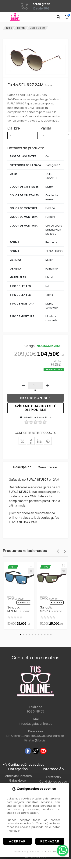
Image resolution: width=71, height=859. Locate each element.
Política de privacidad (27, 851)
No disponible (35, 397)
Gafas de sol (37, 27)
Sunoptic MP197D (18, 609)
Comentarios (48, 467)
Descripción (22, 467)
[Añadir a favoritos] (31, 571)
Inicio (9, 27)
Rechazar (49, 841)
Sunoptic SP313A (51, 609)
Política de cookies (53, 851)
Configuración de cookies (26, 764)
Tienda (20, 27)
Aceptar (17, 841)
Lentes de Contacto (18, 776)
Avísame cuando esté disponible (35, 408)
